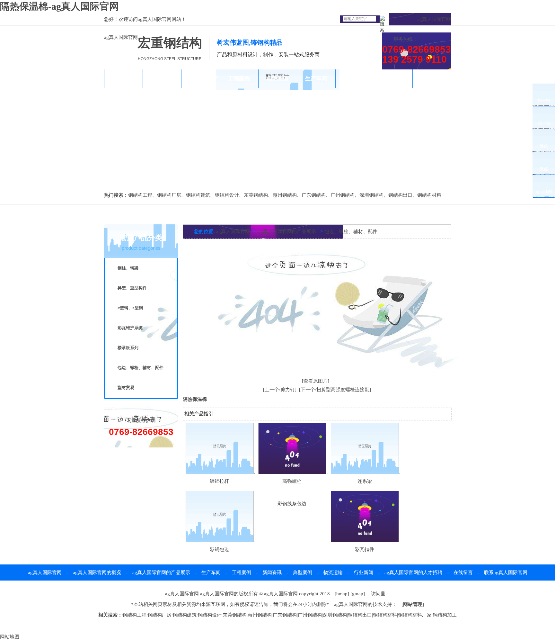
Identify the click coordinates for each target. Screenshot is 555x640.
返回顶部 (543, 191)
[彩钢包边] (220, 540)
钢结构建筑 (198, 195)
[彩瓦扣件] (365, 540)
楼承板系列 (128, 347)
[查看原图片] (315, 380)
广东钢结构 (314, 195)
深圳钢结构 (371, 195)
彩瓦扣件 (364, 549)
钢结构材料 (429, 195)
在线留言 (463, 572)
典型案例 (277, 79)
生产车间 (316, 79)
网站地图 (9, 636)
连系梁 (364, 481)
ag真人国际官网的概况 (162, 88)
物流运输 (355, 79)
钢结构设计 (227, 195)
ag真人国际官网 (155, 19)
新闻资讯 (393, 79)
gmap (357, 593)
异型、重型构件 (132, 287)
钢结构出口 (400, 195)
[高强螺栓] (292, 472)
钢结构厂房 (169, 195)
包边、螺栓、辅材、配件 (140, 367)
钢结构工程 (140, 195)
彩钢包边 (219, 549)
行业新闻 (363, 572)
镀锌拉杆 (219, 481)
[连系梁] (365, 472)
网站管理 (412, 604)
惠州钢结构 (285, 195)
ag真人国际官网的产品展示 (200, 88)
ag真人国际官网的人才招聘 (413, 572)
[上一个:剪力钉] (279, 389)
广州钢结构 (342, 195)
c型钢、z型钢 (130, 307)
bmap (342, 593)
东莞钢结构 (256, 195)
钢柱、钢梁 (128, 268)
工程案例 (239, 79)
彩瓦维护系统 (130, 327)
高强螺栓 (292, 481)
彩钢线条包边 (292, 503)
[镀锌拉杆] (220, 472)
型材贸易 (126, 387)
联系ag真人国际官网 (431, 88)
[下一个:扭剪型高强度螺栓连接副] (335, 389)
